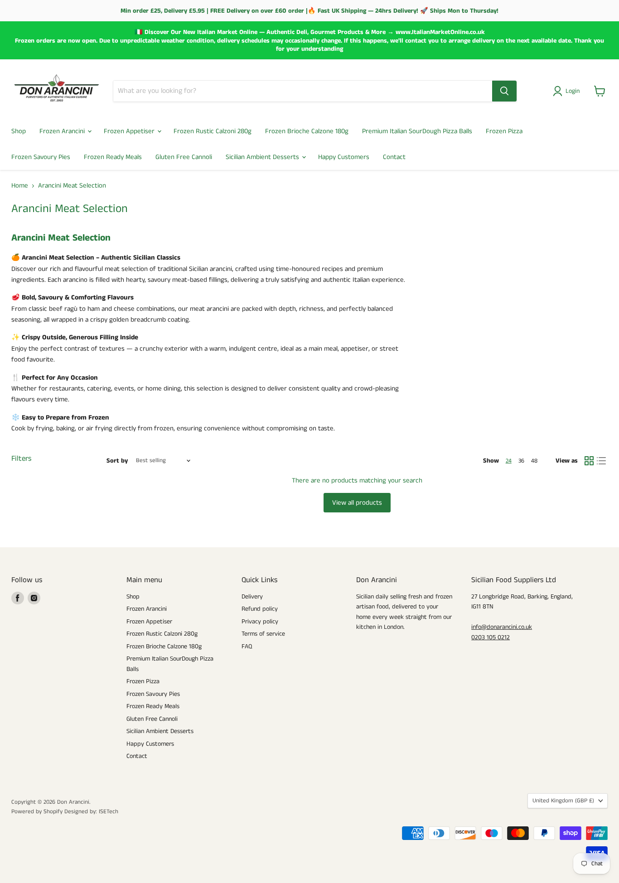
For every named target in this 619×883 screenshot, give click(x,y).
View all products (357, 502)
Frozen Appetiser (130, 131)
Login (573, 91)
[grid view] (589, 460)
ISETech (108, 811)
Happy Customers (343, 157)
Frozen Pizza (504, 131)
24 (509, 461)
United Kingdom (563, 800)
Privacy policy (260, 621)
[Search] (504, 91)
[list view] (601, 460)
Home (19, 185)
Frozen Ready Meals (113, 157)
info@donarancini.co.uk (501, 627)
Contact (394, 157)
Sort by (117, 460)
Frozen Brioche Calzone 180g (306, 131)
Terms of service (263, 633)
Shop (18, 131)
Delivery (252, 596)
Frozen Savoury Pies (40, 157)
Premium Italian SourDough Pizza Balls (417, 131)
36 (521, 461)
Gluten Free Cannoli (183, 157)
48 (534, 461)
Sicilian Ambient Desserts (263, 157)
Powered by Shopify (37, 811)
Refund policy (260, 608)
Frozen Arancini (63, 131)
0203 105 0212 (490, 637)
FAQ (247, 646)
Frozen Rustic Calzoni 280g (212, 131)
